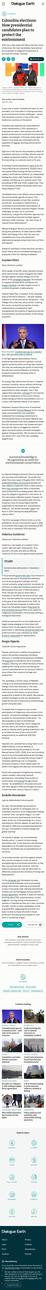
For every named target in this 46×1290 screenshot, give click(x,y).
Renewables (37, 991)
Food (12, 1165)
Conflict (29, 1025)
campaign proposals (21, 279)
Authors (5, 1254)
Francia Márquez (24, 410)
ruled (32, 508)
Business (12, 1199)
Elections (31, 987)
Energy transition (12, 991)
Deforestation (17, 987)
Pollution (12, 1182)
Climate (34, 1148)
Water (34, 1217)
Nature (34, 1165)
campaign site (14, 880)
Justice (12, 1217)
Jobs (4, 1244)
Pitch (4, 1249)
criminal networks (32, 630)
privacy (21, 1278)
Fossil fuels (9, 1025)
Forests (34, 1199)
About (4, 1239)
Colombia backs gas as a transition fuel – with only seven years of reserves (22, 353)
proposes (9, 661)
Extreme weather (11, 1110)
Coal (4, 1054)
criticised (26, 393)
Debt (26, 1081)
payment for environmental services (21, 608)
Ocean (34, 1182)
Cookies (28, 1244)
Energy (12, 1148)
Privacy (28, 1239)
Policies (28, 1254)
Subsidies (29, 1110)
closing (21, 781)
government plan (23, 575)
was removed (13, 488)
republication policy (12, 1268)
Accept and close (13, 1285)
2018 (41, 523)
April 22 (33, 165)
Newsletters (30, 1249)
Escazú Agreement (10, 894)
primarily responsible (11, 635)
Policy (26, 991)
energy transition (9, 285)
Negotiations (9, 1081)
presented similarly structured (15, 483)
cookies (31, 1278)
